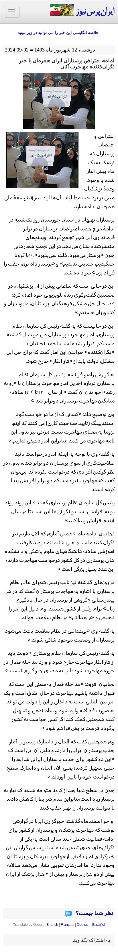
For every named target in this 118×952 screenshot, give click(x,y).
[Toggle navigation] (12, 12)
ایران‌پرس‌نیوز (94, 12)
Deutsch (83, 925)
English (52, 925)
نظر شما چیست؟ (93, 913)
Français (67, 925)
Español (98, 925)
